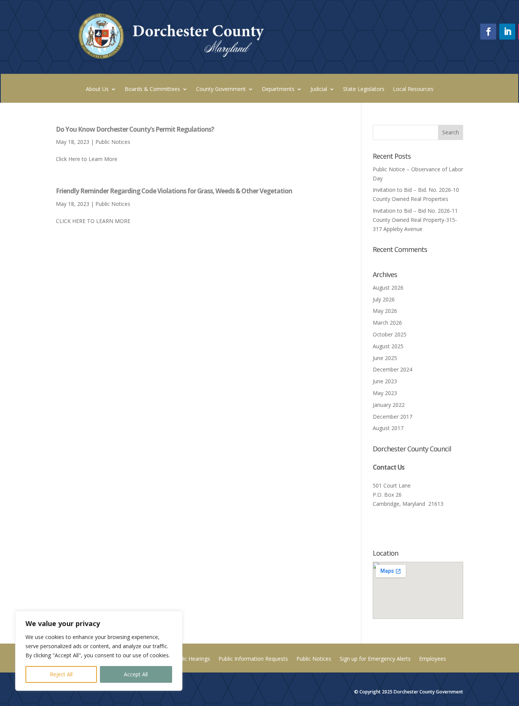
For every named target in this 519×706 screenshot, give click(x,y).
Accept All (136, 674)
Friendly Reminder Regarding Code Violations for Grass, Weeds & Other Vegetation (174, 190)
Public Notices (112, 141)
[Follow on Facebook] (488, 32)
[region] (98, 651)
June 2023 (385, 381)
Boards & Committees (152, 89)
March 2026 (387, 322)
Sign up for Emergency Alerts (375, 659)
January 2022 (389, 404)
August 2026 (388, 287)
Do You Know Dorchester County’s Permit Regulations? (135, 129)
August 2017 (388, 428)
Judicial (318, 89)
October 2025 (390, 334)
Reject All (61, 674)
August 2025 (388, 346)
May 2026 (385, 310)
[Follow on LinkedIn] (507, 32)
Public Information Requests (253, 659)
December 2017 (392, 416)
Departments (278, 89)
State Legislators (364, 89)
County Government (221, 89)
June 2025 (385, 358)
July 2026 (384, 299)
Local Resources (413, 89)
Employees (432, 659)
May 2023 (385, 393)
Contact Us (388, 467)
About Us (97, 89)
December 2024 (392, 369)
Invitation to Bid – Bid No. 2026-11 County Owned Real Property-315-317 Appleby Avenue (415, 220)
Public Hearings (191, 659)
